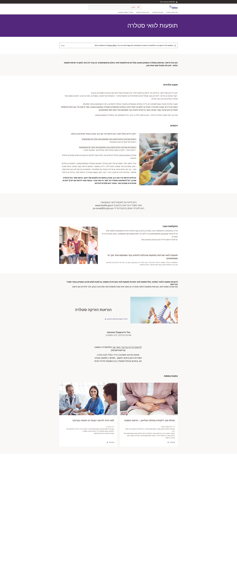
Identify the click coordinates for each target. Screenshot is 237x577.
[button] (158, 159)
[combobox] (115, 7)
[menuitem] (171, 12)
